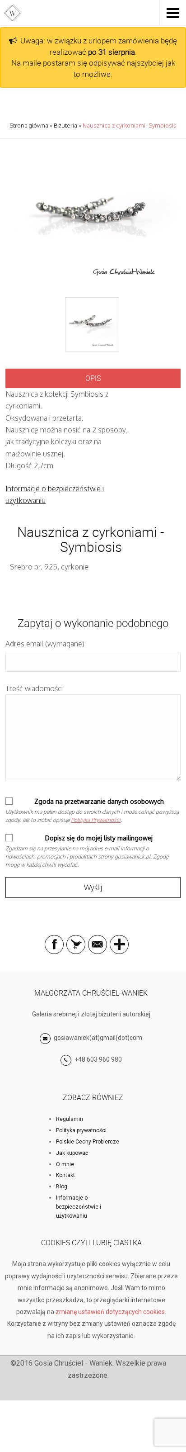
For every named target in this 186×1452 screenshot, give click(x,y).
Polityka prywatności (81, 1130)
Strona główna (28, 125)
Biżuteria (65, 125)
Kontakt (65, 1175)
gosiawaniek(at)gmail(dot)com (97, 1037)
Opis (93, 378)
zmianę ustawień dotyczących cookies (110, 1311)
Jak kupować (72, 1153)
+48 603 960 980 (98, 1059)
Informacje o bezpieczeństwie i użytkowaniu (78, 1207)
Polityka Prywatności (96, 819)
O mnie (65, 1164)
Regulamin (69, 1119)
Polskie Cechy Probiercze (87, 1142)
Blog (61, 1186)
